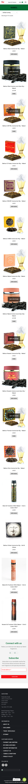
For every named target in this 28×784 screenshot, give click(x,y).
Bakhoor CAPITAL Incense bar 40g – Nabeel (14, 126)
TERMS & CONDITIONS (9, 753)
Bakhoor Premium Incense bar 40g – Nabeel (14, 430)
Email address (6, 670)
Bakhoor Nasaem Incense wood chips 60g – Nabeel (14, 392)
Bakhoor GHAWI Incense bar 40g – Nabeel (14, 238)
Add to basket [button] (14, 54)
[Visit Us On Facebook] (3, 766)
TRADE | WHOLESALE (9, 731)
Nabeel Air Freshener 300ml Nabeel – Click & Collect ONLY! (14, 586)
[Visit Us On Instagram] (6, 766)
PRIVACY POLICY (8, 756)
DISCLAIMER (6, 727)
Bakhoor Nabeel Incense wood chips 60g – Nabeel (14, 315)
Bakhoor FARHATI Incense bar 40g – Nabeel (13, 201)
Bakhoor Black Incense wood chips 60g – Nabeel (14, 87)
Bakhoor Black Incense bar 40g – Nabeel (14, 48)
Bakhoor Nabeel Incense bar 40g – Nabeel (14, 276)
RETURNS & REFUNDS (9, 745)
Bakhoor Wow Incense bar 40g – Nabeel (14, 468)
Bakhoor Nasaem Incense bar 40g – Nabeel (14, 353)
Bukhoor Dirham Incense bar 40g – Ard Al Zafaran (14, 546)
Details (14, 93)
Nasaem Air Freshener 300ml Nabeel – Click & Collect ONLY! (14, 625)
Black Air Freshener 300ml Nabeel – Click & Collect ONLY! (14, 506)
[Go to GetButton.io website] (24, 782)
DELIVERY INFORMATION (10, 748)
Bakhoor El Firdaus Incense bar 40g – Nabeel (14, 163)
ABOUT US (6, 724)
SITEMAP (5, 734)
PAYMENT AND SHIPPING (10, 742)
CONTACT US (7, 751)
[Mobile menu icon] (26, 2)
